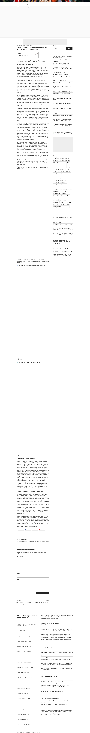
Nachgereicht (63, 4)
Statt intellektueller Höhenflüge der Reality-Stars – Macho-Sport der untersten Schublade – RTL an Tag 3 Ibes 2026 (62, 121)
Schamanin (47, 541)
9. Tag (68, 167)
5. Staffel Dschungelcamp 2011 (63, 158)
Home (18, 4)
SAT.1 (64, 206)
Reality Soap (68, 202)
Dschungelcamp (54, 4)
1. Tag (54, 158)
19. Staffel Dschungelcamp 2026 (59, 187)
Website (19, 586)
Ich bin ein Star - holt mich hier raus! (60, 198)
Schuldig (54, 96)
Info (69, 4)
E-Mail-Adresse (21, 579)
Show (68, 206)
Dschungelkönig (64, 191)
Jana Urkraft (42, 541)
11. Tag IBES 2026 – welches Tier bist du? (61, 80)
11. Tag (54, 171)
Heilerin (37, 541)
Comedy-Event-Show (57, 189)
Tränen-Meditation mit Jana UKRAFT (26, 56)
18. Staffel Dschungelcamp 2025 (59, 184)
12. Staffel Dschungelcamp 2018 (64, 171)
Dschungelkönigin (56, 193)
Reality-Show (56, 202)
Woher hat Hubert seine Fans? (59, 72)
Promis (64, 200)
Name (19, 573)
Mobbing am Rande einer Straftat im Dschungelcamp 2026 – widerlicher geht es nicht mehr (62, 69)
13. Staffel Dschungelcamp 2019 (59, 173)
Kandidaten (55, 200)
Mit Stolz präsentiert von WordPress (33, 732)
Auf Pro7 (42, 4)
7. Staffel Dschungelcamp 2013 (59, 162)
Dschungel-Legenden (67, 189)
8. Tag (68, 164)
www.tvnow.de (66, 255)
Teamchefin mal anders (23, 55)
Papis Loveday (30, 127)
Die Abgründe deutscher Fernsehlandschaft (61, 93)
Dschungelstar (31, 45)
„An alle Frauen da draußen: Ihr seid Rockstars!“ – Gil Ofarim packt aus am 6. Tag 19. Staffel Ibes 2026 (62, 108)
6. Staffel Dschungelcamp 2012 (63, 160)
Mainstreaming (25, 4)
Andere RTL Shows (34, 4)
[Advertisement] (45, 42)
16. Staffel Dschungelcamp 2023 (25, 541)
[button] (21, 529)
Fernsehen (63, 195)
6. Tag (35, 541)
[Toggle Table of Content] (35, 54)
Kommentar (20, 556)
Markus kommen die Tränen (29, 516)
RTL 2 (58, 204)
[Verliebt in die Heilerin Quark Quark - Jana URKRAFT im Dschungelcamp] (45, 21)
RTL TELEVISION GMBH (58, 250)
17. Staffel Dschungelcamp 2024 (59, 182)
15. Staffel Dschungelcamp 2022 (59, 178)
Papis (27, 161)
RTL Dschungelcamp (23, 539)
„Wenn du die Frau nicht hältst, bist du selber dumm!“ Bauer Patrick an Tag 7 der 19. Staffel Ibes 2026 (62, 103)
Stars (54, 209)
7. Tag (68, 162)
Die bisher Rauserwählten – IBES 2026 (60, 74)
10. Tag (69, 169)
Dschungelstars (56, 195)
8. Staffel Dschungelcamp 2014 (59, 164)
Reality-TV (62, 202)
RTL (54, 204)
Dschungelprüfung (65, 193)
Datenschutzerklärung (21, 732)
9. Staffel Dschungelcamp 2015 (59, 167)
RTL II (47, 4)
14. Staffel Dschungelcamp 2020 (59, 176)
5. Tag (32, 541)
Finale (68, 195)
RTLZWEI (59, 206)
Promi (60, 200)
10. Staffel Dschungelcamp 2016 (59, 169)
